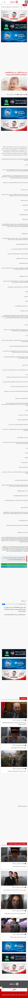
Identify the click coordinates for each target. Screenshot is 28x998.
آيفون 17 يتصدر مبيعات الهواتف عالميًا (18, 747)
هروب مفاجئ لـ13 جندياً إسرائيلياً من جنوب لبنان (17, 771)
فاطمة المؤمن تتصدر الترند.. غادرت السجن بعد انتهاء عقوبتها (15, 913)
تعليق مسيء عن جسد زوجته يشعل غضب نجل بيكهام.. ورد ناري (14, 890)
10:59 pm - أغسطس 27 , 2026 (19, 745)
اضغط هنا (10, 559)
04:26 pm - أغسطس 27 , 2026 (18, 887)
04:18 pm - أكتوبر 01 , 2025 (12, 94)
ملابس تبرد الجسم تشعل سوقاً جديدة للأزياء (18, 937)
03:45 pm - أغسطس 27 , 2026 (19, 910)
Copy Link (4, 604)
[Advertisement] (14, 584)
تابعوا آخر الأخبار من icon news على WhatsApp (16, 564)
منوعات (24, 94)
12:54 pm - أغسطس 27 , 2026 (19, 934)
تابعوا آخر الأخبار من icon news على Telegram (16, 566)
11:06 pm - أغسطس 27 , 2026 (19, 720)
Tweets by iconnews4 (22, 806)
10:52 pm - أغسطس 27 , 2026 (19, 768)
